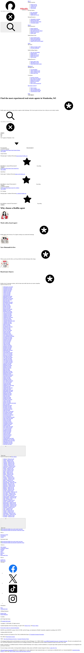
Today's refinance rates (35, 71)
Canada (8, 621)
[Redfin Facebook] (13, 573)
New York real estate (7, 381)
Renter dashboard (34, 28)
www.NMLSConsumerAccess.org (51, 641)
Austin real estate (6, 295)
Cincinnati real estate (7, 319)
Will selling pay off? (35, 62)
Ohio (4, 498)
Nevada (4, 490)
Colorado (5, 464)
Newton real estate (7, 383)
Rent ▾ (29, 25)
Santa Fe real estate (7, 419)
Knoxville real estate (7, 356)
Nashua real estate (7, 378)
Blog (2, 554)
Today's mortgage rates (35, 70)
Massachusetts (6, 482)
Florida (4, 468)
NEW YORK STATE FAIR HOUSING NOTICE (20, 651)
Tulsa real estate (6, 437)
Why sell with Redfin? (35, 52)
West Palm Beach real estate (9, 440)
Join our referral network (36, 90)
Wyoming (5, 516)
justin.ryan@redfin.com (20, 174)
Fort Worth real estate (7, 338)
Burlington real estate (7, 311)
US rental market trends (35, 40)
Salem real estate (6, 410)
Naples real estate (6, 377)
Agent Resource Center (35, 91)
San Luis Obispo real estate (8, 417)
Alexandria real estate (7, 288)
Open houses (33, 8)
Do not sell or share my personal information (10, 627)
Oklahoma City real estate (8, 385)
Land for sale (33, 6)
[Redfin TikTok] (13, 593)
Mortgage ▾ (30, 66)
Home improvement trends (36, 63)
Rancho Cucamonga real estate (9, 403)
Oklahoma (5, 500)
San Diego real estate (7, 413)
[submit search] (11, 27)
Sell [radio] (1, 135)
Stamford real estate (7, 430)
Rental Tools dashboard (35, 38)
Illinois (4, 473)
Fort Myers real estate (7, 337)
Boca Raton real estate (7, 303)
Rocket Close (3, 613)
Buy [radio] (1, 134)
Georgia (4, 469)
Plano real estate (6, 396)
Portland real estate (7, 397)
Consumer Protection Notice (23, 638)
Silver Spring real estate (8, 426)
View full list (13, 456)
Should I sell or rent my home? (37, 41)
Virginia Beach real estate (8, 438)
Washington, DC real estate (8, 439)
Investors (2, 553)
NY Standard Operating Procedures (36, 634)
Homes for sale (34, 4)
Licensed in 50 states (63, 641)
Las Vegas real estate (7, 358)
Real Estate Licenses (10, 636)
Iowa (4, 475)
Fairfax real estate (6, 332)
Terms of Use (27, 625)
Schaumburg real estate (8, 423)
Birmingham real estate (8, 302)
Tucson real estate (6, 435)
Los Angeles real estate (8, 362)
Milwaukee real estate (7, 371)
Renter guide (33, 33)
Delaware (5, 467)
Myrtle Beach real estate (8, 374)
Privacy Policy (35, 625)
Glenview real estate (7, 345)
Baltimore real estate (7, 297)
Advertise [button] (3, 562)
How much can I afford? (36, 78)
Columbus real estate (7, 323)
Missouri (5, 487)
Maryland (5, 481)
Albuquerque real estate (8, 286)
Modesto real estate (7, 373)
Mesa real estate (6, 369)
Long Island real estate (7, 360)
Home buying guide (35, 20)
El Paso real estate (7, 329)
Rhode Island (6, 503)
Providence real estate (7, 399)
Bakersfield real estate (7, 296)
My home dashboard (35, 48)
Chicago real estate (7, 318)
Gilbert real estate (6, 344)
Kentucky (5, 477)
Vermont (5, 510)
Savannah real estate (7, 421)
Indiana (4, 474)
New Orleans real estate (8, 380)
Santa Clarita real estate (8, 418)
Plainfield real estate (7, 394)
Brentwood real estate (7, 309)
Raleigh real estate (7, 401)
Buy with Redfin (34, 12)
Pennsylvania (6, 502)
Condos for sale (34, 5)
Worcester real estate (7, 444)
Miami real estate (6, 370)
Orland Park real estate (8, 387)
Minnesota (5, 484)
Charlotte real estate (7, 316)
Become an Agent (4, 534)
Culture (2, 550)
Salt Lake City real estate (8, 411)
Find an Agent (33, 87)
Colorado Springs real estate (9, 320)
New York (5, 495)
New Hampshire (6, 491)
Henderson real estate (7, 346)
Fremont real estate (7, 340)
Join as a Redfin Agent (35, 89)
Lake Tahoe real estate (7, 357)
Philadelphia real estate (8, 391)
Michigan (5, 483)
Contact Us (3, 559)
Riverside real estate (7, 406)
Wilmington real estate (7, 441)
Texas (4, 508)
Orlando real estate (7, 389)
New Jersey (5, 493)
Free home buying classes (36, 21)
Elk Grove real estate (7, 330)
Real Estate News (4, 555)
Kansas (4, 476)
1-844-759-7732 (53, 647)
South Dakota (6, 505)
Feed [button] (29, 93)
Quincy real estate (7, 400)
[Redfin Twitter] (13, 583)
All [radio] (1, 136)
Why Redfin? (3, 547)
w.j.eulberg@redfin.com (21, 193)
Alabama (5, 459)
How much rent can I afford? (37, 30)
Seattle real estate (6, 425)
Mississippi (5, 486)
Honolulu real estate (7, 347)
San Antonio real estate (8, 412)
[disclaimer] (69, 110)
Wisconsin (5, 515)
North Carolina (6, 496)
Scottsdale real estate (7, 424)
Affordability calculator (35, 19)
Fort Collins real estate (7, 335)
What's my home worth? (36, 46)
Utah (4, 509)
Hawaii (4, 470)
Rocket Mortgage (4, 614)
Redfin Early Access (35, 14)
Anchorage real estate (7, 289)
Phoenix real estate (7, 392)
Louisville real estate (7, 363)
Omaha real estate (6, 386)
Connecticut (5, 466)
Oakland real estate (7, 384)
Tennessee (5, 507)
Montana (5, 488)
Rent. (2, 607)
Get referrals (3, 535)
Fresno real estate (6, 342)
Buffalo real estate (7, 310)
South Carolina (6, 504)
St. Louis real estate (7, 428)
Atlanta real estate (6, 292)
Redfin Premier (34, 13)
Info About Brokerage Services (10, 638)
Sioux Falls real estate (7, 427)
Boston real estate (6, 305)
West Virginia (6, 514)
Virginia (4, 511)
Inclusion (2, 549)
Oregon (4, 501)
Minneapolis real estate (8, 372)
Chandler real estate (7, 313)
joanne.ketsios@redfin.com (21, 155)
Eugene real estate (7, 331)
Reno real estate (6, 404)
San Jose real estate (7, 416)
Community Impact (5, 548)
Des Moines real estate (7, 326)
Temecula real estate (7, 434)
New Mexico (6, 494)
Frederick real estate (7, 339)
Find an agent (33, 57)
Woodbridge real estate (8, 443)
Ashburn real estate (7, 291)
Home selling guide (35, 61)
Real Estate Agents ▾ (32, 85)
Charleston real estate (7, 315)
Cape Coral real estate (7, 312)
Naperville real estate (7, 376)
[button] (14, 6)
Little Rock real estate (7, 359)
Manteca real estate (7, 366)
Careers (2, 537)
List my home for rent (35, 37)
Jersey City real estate (7, 353)
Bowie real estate (6, 307)
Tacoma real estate (7, 432)
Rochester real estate (7, 407)
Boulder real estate (7, 306)
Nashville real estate (7, 379)
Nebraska (5, 489)
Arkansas (5, 462)
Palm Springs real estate (8, 390)
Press (2, 551)
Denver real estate (7, 325)
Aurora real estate (6, 293)
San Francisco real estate (8, 414)
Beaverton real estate (7, 299)
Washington (5, 513)
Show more (3, 455)
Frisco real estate (6, 343)
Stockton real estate (7, 431)
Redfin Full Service (35, 55)
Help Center (3, 560)
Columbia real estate (7, 322)
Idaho (4, 471)
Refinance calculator (35, 81)
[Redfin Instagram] (13, 603)
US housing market (35, 22)
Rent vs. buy (33, 82)
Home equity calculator (35, 79)
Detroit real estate (6, 327)
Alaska (4, 460)
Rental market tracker (35, 29)
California (5, 463)
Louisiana (5, 478)
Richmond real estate (7, 405)
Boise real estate (6, 304)
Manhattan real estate (7, 365)
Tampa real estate (6, 433)
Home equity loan (34, 73)
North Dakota (6, 497)
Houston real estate (7, 349)
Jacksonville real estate (8, 352)
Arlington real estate (7, 290)
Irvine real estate (6, 351)
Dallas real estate (6, 324)
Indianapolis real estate (8, 350)
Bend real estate (6, 300)
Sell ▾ (29, 43)
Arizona (4, 461)
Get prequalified (34, 69)
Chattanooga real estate (8, 317)
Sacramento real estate (7, 408)
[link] (69, 110)
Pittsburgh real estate (7, 393)
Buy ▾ (29, 1)
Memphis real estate (7, 367)
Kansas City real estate (8, 354)
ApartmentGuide (4, 608)
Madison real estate (7, 364)
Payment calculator (34, 77)
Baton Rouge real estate (8, 298)
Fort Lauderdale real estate (8, 336)
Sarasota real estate (7, 420)
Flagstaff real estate (7, 333)
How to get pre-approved (36, 83)
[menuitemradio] (42, 134)
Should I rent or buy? (35, 32)
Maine (4, 480)
